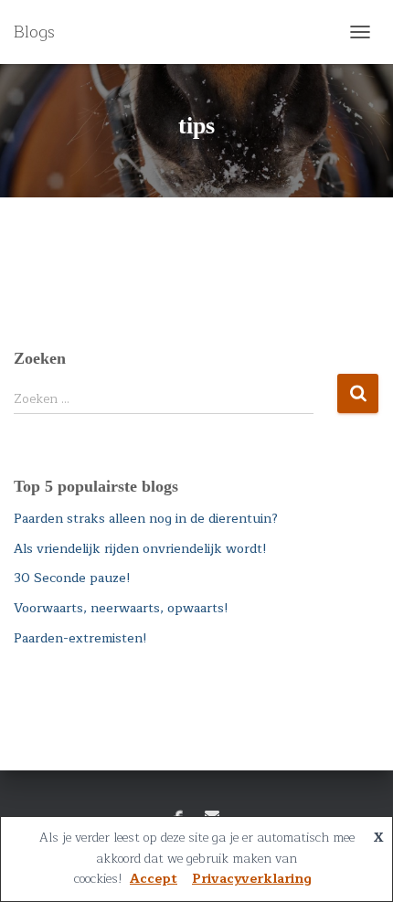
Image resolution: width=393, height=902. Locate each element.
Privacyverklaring (252, 878)
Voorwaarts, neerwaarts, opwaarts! (121, 608)
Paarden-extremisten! (80, 638)
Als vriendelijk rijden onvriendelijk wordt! (140, 548)
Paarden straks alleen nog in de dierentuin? (146, 518)
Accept (153, 878)
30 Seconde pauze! (72, 578)
